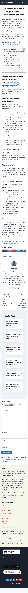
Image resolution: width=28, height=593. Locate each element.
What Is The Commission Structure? (11, 60)
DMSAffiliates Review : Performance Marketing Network (13, 386)
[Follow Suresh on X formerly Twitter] (9, 288)
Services (4, 524)
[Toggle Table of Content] (23, 49)
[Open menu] (25, 3)
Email (4, 440)
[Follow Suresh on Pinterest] (18, 288)
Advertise (5, 508)
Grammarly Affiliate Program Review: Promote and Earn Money (13, 362)
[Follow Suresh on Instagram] (12, 288)
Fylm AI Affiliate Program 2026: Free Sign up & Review (13, 336)
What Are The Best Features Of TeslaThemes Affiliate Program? (13, 66)
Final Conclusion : (9, 69)
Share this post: (10, 71)
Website (4, 448)
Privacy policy (6, 511)
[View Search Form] (22, 2)
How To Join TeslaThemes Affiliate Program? (14, 52)
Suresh (14, 268)
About (3, 505)
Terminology (6, 516)
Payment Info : (8, 63)
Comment (6, 411)
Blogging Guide (7, 513)
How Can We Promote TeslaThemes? (10, 56)
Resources (5, 518)
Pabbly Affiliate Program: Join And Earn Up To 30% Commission (13, 349)
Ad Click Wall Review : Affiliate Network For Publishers (12, 323)
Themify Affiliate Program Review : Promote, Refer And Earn (7, 300)
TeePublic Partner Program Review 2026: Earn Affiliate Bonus (22, 301)
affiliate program (7, 256)
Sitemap (4, 521)
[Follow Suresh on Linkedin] (15, 288)
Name (4, 433)
